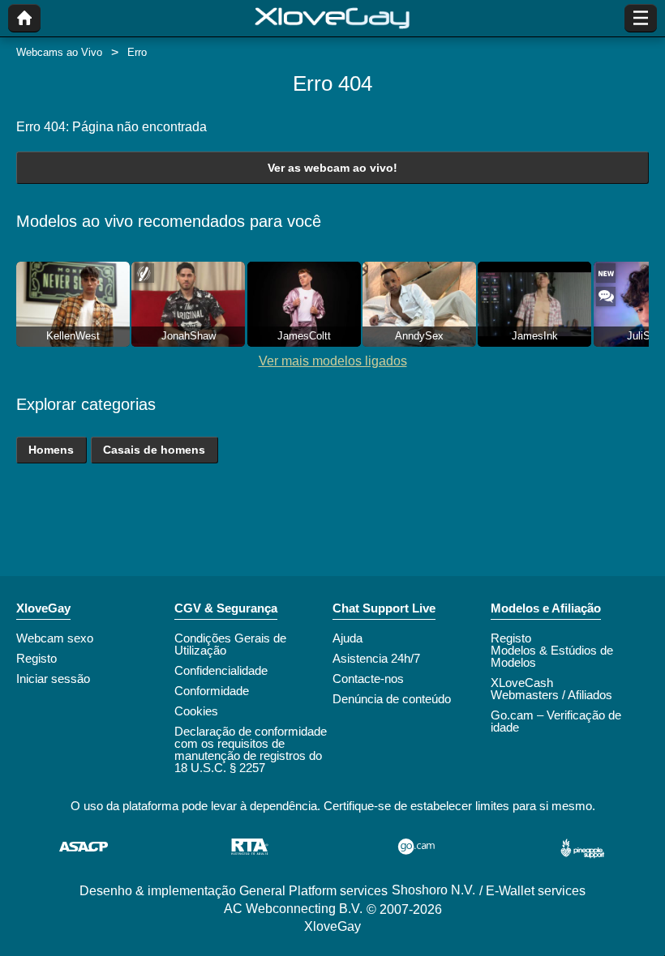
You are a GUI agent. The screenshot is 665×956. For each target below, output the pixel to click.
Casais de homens (154, 449)
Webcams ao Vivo (59, 52)
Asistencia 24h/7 (376, 658)
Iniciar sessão (53, 678)
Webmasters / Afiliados (551, 695)
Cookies (196, 711)
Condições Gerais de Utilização (230, 644)
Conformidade (211, 691)
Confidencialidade (221, 670)
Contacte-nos (368, 678)
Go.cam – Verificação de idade (556, 721)
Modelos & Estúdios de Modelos (552, 656)
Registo (36, 658)
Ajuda (347, 638)
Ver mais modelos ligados (333, 361)
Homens (51, 449)
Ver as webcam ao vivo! (332, 167)
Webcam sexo (54, 638)
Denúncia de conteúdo (391, 699)
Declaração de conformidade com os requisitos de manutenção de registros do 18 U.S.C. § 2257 (250, 749)
